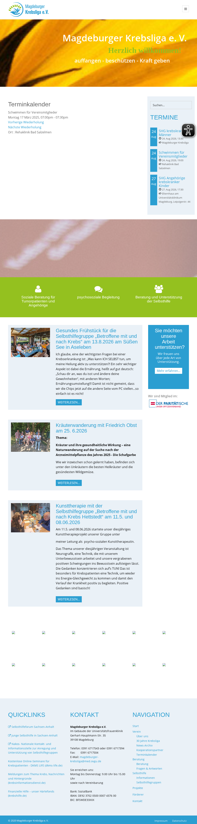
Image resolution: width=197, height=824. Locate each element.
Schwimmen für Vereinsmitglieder (173, 154)
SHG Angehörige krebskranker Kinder (172, 182)
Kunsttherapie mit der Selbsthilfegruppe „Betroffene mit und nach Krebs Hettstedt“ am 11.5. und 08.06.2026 (96, 514)
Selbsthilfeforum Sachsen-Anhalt (32, 727)
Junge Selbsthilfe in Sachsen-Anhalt (34, 735)
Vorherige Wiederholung (26, 122)
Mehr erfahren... (168, 371)
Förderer (138, 794)
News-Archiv (144, 745)
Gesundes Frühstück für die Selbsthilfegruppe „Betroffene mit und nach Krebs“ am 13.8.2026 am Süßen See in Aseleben (97, 339)
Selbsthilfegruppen (148, 782)
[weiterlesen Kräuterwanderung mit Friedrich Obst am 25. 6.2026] (30, 437)
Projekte (138, 788)
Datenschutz (179, 820)
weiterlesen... (69, 402)
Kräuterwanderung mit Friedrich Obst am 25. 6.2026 (96, 428)
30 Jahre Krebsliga (148, 741)
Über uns (142, 736)
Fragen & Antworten (149, 768)
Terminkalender (146, 754)
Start (136, 726)
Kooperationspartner (149, 750)
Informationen (145, 778)
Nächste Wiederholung (24, 127)
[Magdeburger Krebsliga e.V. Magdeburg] (29, 9)
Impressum (161, 820)
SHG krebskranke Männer (172, 133)
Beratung (142, 764)
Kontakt (137, 801)
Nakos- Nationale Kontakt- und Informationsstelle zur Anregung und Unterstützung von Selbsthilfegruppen (33, 748)
